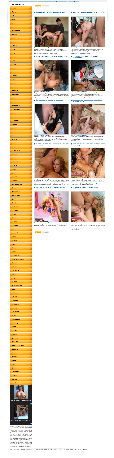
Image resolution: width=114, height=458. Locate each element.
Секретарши (15, 308)
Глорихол (14, 98)
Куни (13, 173)
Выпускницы (15, 94)
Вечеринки (15, 83)
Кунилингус (15, 176)
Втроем (14, 86)
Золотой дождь (16, 150)
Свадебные (15, 300)
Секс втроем (15, 311)
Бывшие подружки (17, 38)
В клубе (14, 53)
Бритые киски (16, 30)
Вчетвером (15, 90)
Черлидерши (15, 371)
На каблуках (15, 206)
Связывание (15, 304)
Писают (14, 244)
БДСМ (13, 19)
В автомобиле (15, 41)
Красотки (14, 165)
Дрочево (14, 131)
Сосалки (14, 315)
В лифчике (15, 64)
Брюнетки (14, 34)
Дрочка (14, 135)
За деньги (14, 143)
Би (12, 23)
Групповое (15, 101)
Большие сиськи (16, 26)
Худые (13, 364)
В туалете (14, 75)
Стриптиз (14, 330)
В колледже (15, 56)
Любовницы (15, 180)
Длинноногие (15, 120)
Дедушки (14, 116)
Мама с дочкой (16, 191)
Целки (13, 368)
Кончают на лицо (16, 161)
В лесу (13, 60)
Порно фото (15, 263)
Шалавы (14, 375)
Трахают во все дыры (18, 345)
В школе (14, 79)
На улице (14, 221)
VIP (13, 15)
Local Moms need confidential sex (21, 420)
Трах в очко (15, 341)
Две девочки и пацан (18, 109)
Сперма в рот (15, 323)
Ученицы (14, 353)
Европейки (15, 139)
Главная (14, 8)
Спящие (14, 326)
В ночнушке (15, 68)
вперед (46, 5)
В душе (14, 49)
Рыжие (13, 289)
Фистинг (14, 356)
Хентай (14, 360)
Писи (13, 248)
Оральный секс (16, 233)
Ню (13, 229)
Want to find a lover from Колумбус (21, 400)
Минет (13, 199)
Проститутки (15, 270)
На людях (14, 214)
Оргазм (14, 236)
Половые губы (16, 255)
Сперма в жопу (16, 319)
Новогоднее (15, 225)
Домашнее (14, 124)
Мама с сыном (16, 195)
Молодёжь (14, 203)
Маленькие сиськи (17, 184)
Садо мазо (14, 296)
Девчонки (14, 113)
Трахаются (15, 349)
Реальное (14, 281)
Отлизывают (15, 240)
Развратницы (15, 278)
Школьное (14, 379)
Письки (14, 251)
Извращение (15, 154)
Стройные (14, 334)
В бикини (14, 45)
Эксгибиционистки (17, 383)
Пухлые (14, 274)
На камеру (15, 210)
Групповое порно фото (45, 47)
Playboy (14, 11)
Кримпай (14, 169)
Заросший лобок (16, 146)
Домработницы (16, 128)
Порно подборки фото (18, 259)
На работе (14, 218)
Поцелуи (14, 266)
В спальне (14, 71)
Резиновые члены (17, 285)
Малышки (15, 188)
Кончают (14, 158)
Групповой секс (16, 105)
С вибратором (16, 293)
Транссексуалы (16, 338)
